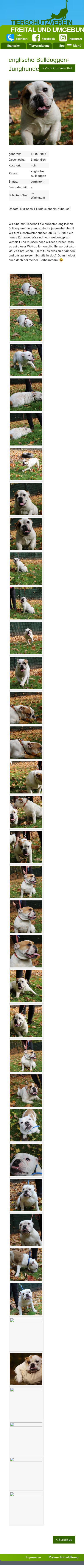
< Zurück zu (64, 1539)
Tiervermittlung (39, 45)
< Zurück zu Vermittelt (57, 68)
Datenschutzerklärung (63, 1557)
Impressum (33, 1557)
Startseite (13, 45)
